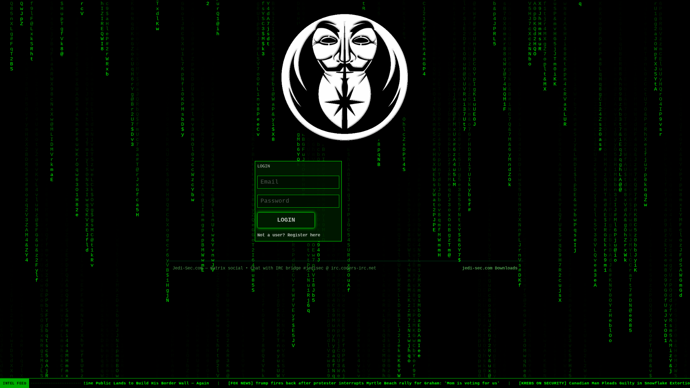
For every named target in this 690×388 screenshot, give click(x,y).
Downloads (506, 268)
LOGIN (286, 220)
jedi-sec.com (477, 268)
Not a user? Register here (288, 235)
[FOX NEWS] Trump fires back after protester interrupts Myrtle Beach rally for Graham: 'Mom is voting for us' (359, 383)
